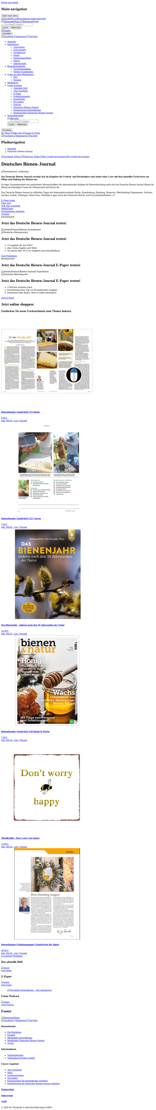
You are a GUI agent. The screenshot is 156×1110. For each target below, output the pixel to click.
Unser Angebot (14, 85)
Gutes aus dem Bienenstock (20, 74)
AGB (4, 1101)
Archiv (10, 1043)
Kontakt (11, 1035)
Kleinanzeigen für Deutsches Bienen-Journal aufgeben (33, 1083)
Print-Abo (6, 203)
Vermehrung (19, 52)
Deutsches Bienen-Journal (26, 107)
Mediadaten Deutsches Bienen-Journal (25, 1040)
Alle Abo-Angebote (10, 206)
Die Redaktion (14, 1032)
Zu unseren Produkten (12, 956)
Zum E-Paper (7, 298)
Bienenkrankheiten (16, 66)
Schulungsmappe (21, 96)
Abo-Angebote (20, 91)
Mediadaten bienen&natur (19, 1037)
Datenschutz (7, 1089)
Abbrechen (16, 27)
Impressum (7, 1095)
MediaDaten (7, 208)
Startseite (11, 41)
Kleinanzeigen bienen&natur (27, 110)
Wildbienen (12, 82)
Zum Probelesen (9, 256)
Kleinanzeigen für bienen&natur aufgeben (27, 1080)
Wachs (16, 60)
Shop (9, 1072)
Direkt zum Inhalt (9, 2)
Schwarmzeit (19, 50)
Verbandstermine (15, 115)
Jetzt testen (6, 970)
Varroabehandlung (22, 69)
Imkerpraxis (13, 44)
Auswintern (19, 47)
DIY (15, 77)
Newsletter (18, 102)
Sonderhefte (19, 99)
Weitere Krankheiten (23, 71)
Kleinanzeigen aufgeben (13, 211)
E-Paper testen (8, 200)
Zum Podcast (7, 1004)
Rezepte (17, 80)
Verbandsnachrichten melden (21, 1058)
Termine (5, 214)
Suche (5, 27)
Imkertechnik (19, 63)
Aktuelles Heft (20, 88)
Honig (16, 55)
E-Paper (17, 93)
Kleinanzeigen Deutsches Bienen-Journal (33, 112)
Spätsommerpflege (22, 58)
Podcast (17, 104)
